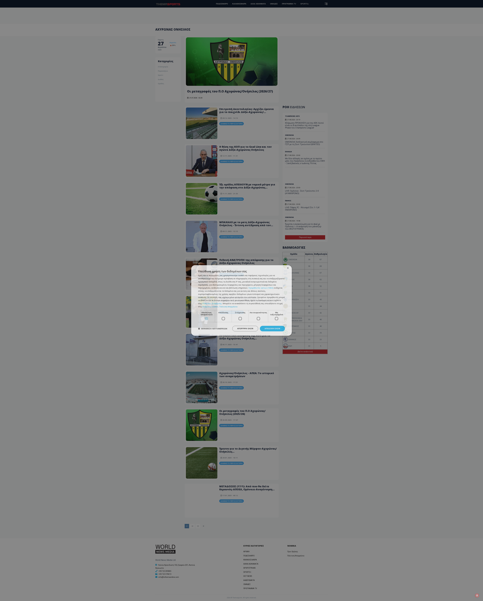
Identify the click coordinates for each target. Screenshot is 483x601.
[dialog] (241, 300)
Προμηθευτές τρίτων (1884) (260, 288)
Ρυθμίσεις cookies (210, 306)
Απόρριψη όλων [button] (245, 328)
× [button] (288, 268)
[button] (212, 328)
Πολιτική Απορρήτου (228, 306)
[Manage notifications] (477, 595)
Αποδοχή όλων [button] (272, 328)
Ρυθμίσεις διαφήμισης (212, 303)
